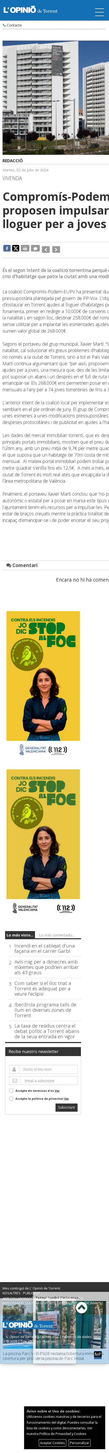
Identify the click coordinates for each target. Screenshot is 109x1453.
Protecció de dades (77, 1333)
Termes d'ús (49, 1333)
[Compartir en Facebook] (7, 248)
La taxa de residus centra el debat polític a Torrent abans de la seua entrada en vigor (46, 1028)
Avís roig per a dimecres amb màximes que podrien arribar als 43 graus (46, 964)
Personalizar (79, 1443)
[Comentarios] (35, 248)
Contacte (14, 25)
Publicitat (31, 1289)
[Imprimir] (25, 248)
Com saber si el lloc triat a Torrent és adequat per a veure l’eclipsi (42, 985)
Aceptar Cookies (52, 1443)
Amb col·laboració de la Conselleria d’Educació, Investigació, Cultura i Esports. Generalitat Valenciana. (50, 1296)
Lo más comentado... (56, 931)
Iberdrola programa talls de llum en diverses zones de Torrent (45, 1006)
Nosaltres (12, 1289)
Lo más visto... (20, 931)
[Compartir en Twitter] (15, 248)
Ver (57, 1087)
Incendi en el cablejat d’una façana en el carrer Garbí (44, 945)
